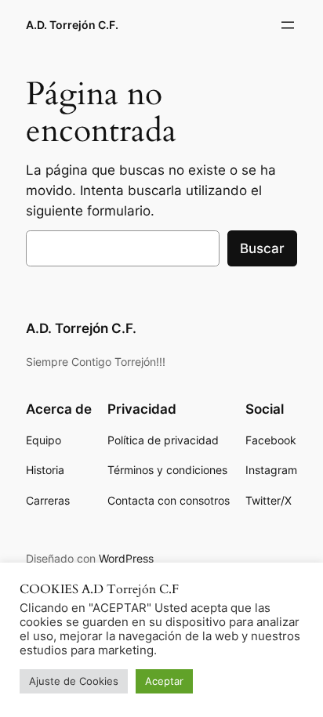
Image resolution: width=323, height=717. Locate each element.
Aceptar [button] (164, 681)
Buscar (262, 248)
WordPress (126, 558)
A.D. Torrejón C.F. (72, 24)
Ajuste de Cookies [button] (73, 681)
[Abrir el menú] (287, 25)
